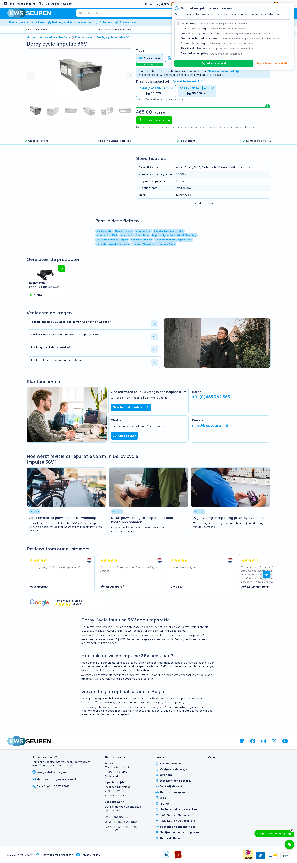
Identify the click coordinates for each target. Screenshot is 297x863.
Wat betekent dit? (190, 81)
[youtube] (285, 741)
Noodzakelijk (214, 23)
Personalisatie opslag (212, 53)
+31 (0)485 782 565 (211, 396)
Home (31, 37)
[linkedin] (242, 741)
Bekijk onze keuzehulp (223, 71)
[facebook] (253, 741)
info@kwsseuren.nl (210, 425)
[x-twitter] (274, 741)
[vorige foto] (31, 75)
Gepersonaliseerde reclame (230, 38)
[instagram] (263, 741)
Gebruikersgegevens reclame (227, 33)
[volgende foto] (129, 75)
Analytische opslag (217, 43)
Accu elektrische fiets (55, 37)
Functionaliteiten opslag (218, 48)
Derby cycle (83, 37)
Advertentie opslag (214, 28)
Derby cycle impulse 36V (114, 37)
